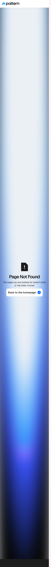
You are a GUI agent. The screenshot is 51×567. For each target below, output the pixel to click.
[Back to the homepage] (24, 292)
